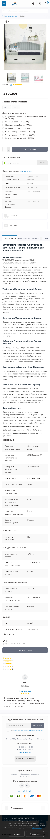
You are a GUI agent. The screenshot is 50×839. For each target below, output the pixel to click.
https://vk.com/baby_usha (27, 785)
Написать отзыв (25, 650)
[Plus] (9, 148)
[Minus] (9, 150)
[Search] (4, 11)
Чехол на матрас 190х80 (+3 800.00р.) (21, 135)
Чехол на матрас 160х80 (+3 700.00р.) (20, 132)
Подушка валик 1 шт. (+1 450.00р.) (19, 125)
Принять (16, 834)
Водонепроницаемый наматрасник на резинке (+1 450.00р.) (25, 118)
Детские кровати (11, 16)
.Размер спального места (14, 102)
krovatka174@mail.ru (25, 791)
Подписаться (37, 725)
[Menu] (4, 3)
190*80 (16, 107)
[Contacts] (40, 3)
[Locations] (33, 3)
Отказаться (35, 834)
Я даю (26, 730)
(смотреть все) (26, 171)
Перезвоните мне (25, 752)
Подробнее (37, 828)
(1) (11, 85)
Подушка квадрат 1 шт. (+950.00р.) (19, 128)
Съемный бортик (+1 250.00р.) (17, 122)
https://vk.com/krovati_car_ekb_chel (21, 785)
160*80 (6, 107)
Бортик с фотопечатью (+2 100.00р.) (20, 138)
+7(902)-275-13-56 (26, 749)
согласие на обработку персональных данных (28, 730)
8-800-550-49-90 (26, 747)
